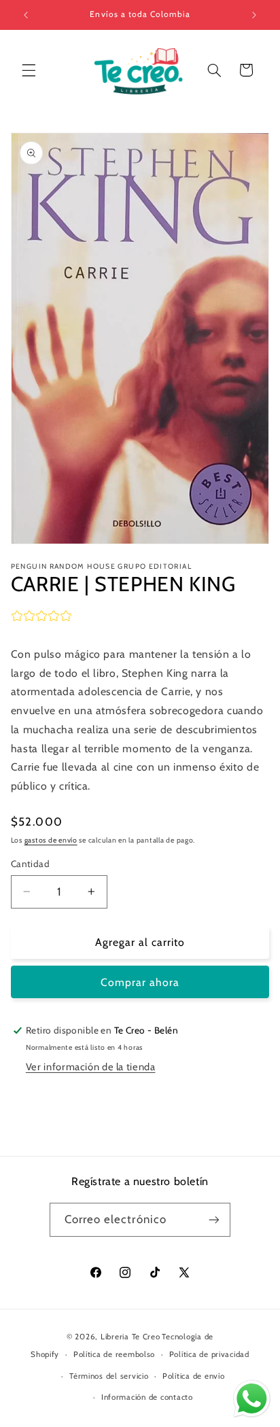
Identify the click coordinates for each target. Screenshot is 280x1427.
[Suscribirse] (214, 1219)
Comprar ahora (140, 982)
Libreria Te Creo (130, 1336)
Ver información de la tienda (91, 1067)
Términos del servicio (108, 1376)
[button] (28, 70)
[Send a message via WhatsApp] (251, 1398)
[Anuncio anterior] (26, 15)
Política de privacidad (209, 1354)
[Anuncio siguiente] (254, 15)
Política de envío (193, 1376)
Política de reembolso (114, 1354)
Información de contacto (147, 1397)
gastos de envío (50, 840)
